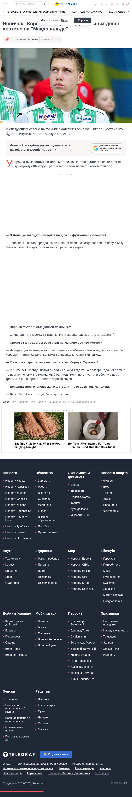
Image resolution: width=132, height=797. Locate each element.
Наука (8, 551)
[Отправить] (43, 4)
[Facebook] (95, 4)
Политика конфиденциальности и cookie (41, 763)
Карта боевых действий (14, 623)
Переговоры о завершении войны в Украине (35, 11)
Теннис (107, 492)
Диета (42, 570)
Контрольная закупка (87, 11)
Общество (44, 473)
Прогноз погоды (48, 532)
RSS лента (102, 773)
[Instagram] (122, 4)
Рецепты (42, 691)
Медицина (44, 504)
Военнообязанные (50, 639)
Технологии (12, 558)
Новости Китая (80, 582)
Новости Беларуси (82, 588)
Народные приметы (116, 630)
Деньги (75, 484)
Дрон (8, 576)
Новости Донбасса (17, 526)
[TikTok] (127, 4)
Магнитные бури (113, 594)
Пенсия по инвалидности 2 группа (15, 708)
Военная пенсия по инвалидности (17, 719)
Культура (109, 582)
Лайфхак (109, 588)
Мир (71, 551)
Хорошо (83, 20)
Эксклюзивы (117, 11)
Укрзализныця (80, 515)
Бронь (42, 627)
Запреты (108, 642)
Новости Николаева (18, 538)
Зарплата (44, 480)
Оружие (10, 642)
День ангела (111, 648)
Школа (42, 510)
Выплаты (44, 492)
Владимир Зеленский (77, 623)
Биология (11, 570)
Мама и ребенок (48, 558)
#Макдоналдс (57, 401)
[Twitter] (117, 4)
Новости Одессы (16, 498)
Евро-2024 (110, 504)
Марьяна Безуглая (82, 672)
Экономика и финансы (79, 475)
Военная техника (16, 654)
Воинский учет (47, 645)
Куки (64, 20)
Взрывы (10, 630)
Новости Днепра (15, 492)
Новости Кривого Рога (16, 519)
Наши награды (84, 768)
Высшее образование (46, 519)
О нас (6, 763)
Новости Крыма (15, 532)
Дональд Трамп (80, 630)
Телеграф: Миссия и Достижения (69, 773)
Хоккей (107, 498)
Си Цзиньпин (79, 636)
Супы (41, 711)
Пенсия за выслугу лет (17, 738)
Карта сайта (34, 773)
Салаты (43, 723)
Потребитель (111, 564)
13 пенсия (11, 699)
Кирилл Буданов (81, 654)
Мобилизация (47, 613)
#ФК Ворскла (38, 401)
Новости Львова (15, 504)
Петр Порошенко (81, 660)
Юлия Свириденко (82, 679)
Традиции (109, 636)
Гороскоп (109, 558)
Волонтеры (12, 648)
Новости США (80, 564)
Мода (106, 570)
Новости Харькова (17, 486)
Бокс (106, 486)
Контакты (105, 768)
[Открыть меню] (5, 4)
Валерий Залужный (83, 648)
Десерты (43, 717)
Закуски (43, 729)
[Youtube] (112, 4)
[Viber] (101, 4)
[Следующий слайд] (128, 11)
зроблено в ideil (120, 783)
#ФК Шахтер (19, 401)
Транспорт (77, 490)
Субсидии (44, 498)
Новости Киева (15, 480)
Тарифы (76, 503)
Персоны (75, 613)
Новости (10, 473)
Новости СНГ (79, 576)
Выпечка (43, 699)
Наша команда (12, 773)
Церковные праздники (110, 623)
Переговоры (13, 636)
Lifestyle (108, 551)
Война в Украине (17, 613)
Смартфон (12, 582)
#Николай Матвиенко (82, 401)
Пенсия (9, 691)
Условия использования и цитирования (28, 768)
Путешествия (111, 576)
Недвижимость (80, 497)
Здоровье (43, 551)
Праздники (110, 613)
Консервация (46, 705)
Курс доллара (79, 509)
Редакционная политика (87, 763)
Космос (10, 564)
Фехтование (111, 510)
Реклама (64, 768)
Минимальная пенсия (14, 729)
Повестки (44, 621)
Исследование (47, 582)
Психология (45, 576)
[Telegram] (107, 4)
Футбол (108, 480)
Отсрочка (44, 633)
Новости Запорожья (18, 510)
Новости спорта (114, 473)
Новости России (81, 570)
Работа (42, 486)
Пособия (43, 526)
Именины (109, 654)
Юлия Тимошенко (82, 666)
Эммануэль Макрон (83, 642)
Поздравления (112, 601)
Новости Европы (81, 558)
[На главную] (66, 4)
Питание (43, 564)
